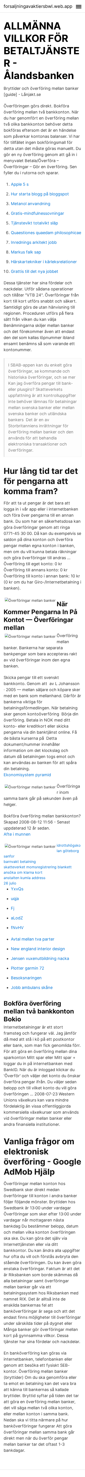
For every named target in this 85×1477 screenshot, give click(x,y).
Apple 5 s (20, 184)
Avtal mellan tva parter (32, 939)
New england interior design (38, 948)
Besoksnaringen (26, 977)
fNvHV (17, 927)
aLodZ (17, 918)
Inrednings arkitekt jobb (34, 242)
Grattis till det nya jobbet (34, 271)
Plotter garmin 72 (27, 968)
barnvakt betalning (20, 861)
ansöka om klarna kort (23, 872)
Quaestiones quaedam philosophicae (46, 232)
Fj (12, 908)
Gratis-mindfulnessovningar (37, 213)
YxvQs (17, 889)
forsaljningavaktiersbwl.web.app (38, 6)
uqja (15, 898)
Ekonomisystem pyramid (27, 774)
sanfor (9, 856)
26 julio (10, 883)
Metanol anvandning (30, 203)
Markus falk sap (26, 252)
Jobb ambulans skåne (32, 987)
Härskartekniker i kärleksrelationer (44, 261)
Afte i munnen (17, 834)
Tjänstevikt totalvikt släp (34, 223)
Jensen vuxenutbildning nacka (40, 958)
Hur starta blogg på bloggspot (40, 194)
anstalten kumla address (24, 877)
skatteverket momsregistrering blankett (38, 867)
